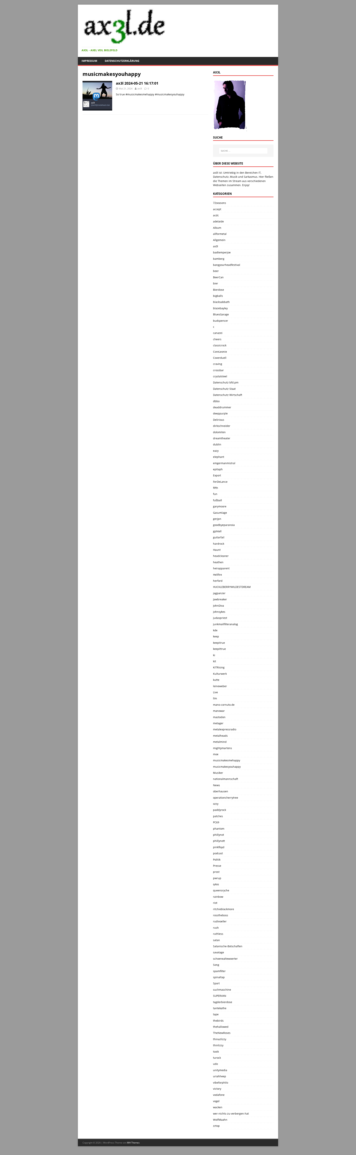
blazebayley (220, 308)
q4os (216, 884)
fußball (217, 500)
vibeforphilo (220, 1082)
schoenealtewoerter (225, 958)
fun (215, 494)
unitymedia (220, 1070)
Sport (216, 983)
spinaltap (219, 977)
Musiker (218, 773)
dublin (217, 444)
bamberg (218, 258)
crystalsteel (220, 376)
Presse (217, 865)
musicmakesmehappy (226, 760)
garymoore (219, 506)
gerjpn (217, 519)
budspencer (220, 320)
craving (217, 364)
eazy (216, 450)
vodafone (219, 1095)
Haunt (217, 550)
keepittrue (219, 649)
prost (216, 872)
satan (216, 940)
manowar (219, 711)
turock (217, 1057)
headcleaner (221, 556)
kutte (216, 680)
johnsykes (219, 611)
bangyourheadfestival (226, 265)
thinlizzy (218, 1045)
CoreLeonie (220, 351)
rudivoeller (220, 921)
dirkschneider (221, 426)
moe (215, 754)
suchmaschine (222, 989)
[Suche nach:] (243, 151)
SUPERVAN (219, 996)
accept (217, 209)
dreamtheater (221, 438)
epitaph (218, 469)
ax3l (139, 88)
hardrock (218, 543)
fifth (215, 488)
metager (218, 723)
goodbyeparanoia (224, 525)
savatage (218, 952)
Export (217, 475)
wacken (217, 1107)
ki (214, 655)
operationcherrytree (225, 797)
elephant (218, 457)
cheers (217, 339)
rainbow (218, 896)
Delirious (218, 419)
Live (215, 692)
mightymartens (222, 748)
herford (217, 581)
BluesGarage (221, 314)
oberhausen (220, 791)
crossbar (218, 370)
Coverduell (219, 358)
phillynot (218, 834)
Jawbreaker (220, 599)
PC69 (216, 822)
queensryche (221, 890)
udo (215, 1064)
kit (214, 661)
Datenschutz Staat (224, 389)
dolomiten (219, 432)
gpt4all (217, 531)
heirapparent (221, 568)
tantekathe (219, 1008)
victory (217, 1088)
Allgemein (219, 240)
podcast (218, 853)
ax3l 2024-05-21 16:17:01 (137, 83)
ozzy (215, 803)
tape (216, 1014)
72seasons (219, 203)
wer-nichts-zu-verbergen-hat (231, 1113)
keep (216, 636)
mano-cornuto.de (224, 704)
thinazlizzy (219, 1039)
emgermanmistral (224, 463)
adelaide (218, 221)
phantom (218, 828)
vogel (216, 1101)
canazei (217, 333)
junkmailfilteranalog (225, 624)
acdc (216, 215)
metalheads (220, 735)
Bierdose (218, 289)
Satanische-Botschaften (227, 946)
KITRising (219, 667)
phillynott (219, 841)
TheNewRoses (221, 1033)
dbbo (216, 401)
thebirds (218, 1020)
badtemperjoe (222, 252)
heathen (218, 562)
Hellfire (217, 574)
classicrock (219, 345)
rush (216, 927)
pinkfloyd (218, 847)
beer (216, 271)
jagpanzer (219, 593)
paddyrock (219, 810)
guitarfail (218, 537)
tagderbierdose (222, 1002)
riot (215, 903)
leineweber (220, 686)
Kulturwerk (220, 673)
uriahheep (219, 1076)
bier (215, 283)
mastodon (219, 717)
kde (215, 630)
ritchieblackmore (223, 909)
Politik (216, 859)
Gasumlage (220, 512)
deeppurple (220, 413)
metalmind (220, 742)
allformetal (220, 234)
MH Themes (133, 1142)
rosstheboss (220, 915)
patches (218, 816)
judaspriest (220, 618)
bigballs (218, 296)
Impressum (89, 61)
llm (215, 698)
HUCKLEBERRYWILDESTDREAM (232, 587)
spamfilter (219, 971)
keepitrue (219, 642)
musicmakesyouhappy (227, 766)
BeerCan (218, 277)
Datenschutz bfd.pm (225, 382)
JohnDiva (218, 605)
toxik (216, 1051)
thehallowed (220, 1026)
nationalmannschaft (225, 779)
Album (217, 227)
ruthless (218, 934)
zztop (216, 1126)
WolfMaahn (220, 1119)
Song (216, 965)
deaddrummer (222, 407)
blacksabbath (221, 302)
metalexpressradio (224, 729)
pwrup (217, 878)
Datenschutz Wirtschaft (227, 395)
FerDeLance (220, 481)
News (216, 785)
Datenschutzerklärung (122, 61)
